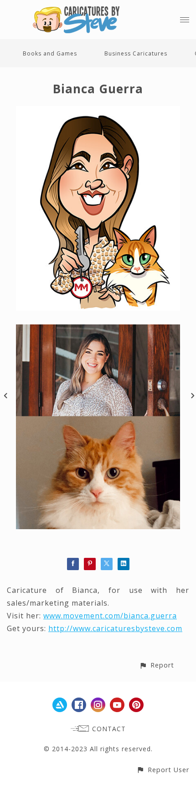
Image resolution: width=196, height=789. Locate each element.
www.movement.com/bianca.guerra (110, 616)
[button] (156, 665)
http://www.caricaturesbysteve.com (115, 628)
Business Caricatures (135, 53)
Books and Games (50, 53)
